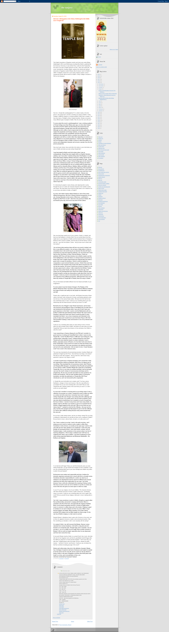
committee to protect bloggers (104, 143)
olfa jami (100, 206)
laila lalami (100, 199)
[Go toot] (98, 56)
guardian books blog (102, 191)
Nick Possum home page (103, 149)
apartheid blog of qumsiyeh (104, 175)
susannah (100, 64)
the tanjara (66, 7)
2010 (99, 118)
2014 (99, 112)
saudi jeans (100, 214)
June (100, 102)
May (100, 104)
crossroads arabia (102, 181)
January (101, 110)
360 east (100, 167)
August (100, 88)
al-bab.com (100, 138)
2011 (99, 117)
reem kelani (100, 151)
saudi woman (101, 216)
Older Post (90, 621)
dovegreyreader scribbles (103, 183)
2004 (99, 128)
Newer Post (55, 621)
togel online (61, 606)
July (100, 101)
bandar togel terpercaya (64, 611)
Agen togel (61, 605)
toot (99, 220)
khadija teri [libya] (102, 198)
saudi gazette (101, 154)
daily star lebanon (102, 145)
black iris (100, 180)
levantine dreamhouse (103, 201)
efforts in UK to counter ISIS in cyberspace (108, 93)
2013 (99, 113)
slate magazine (101, 156)
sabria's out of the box (103, 211)
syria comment (101, 219)
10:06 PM (59, 614)
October (101, 87)
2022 (99, 74)
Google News (101, 146)
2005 (99, 126)
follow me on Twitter (114, 49)
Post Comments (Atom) (65, 624)
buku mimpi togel (62, 609)
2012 (99, 115)
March (100, 107)
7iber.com (100, 136)
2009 (99, 120)
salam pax (100, 212)
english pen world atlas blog (104, 186)
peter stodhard (101, 207)
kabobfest (100, 196)
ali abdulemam (101, 170)
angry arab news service (103, 172)
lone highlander (101, 203)
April (100, 105)
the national (100, 158)
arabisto (100, 140)
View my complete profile (101, 66)
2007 (99, 123)
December (101, 84)
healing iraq (100, 193)
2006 (99, 125)
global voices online (102, 190)
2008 (99, 121)
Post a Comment (56, 617)
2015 (99, 82)
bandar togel (61, 603)
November (101, 85)
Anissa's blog (101, 173)
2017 (99, 79)
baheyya (100, 178)
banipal (99, 141)
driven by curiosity (102, 185)
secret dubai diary (102, 217)
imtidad (99, 194)
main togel (61, 612)
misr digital (100, 204)
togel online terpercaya (64, 608)
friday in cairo (101, 188)
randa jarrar (100, 209)
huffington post (101, 148)
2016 (99, 80)
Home (72, 621)
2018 (99, 77)
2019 (99, 76)
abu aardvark (101, 168)
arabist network (101, 177)
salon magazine (101, 153)
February (101, 109)
